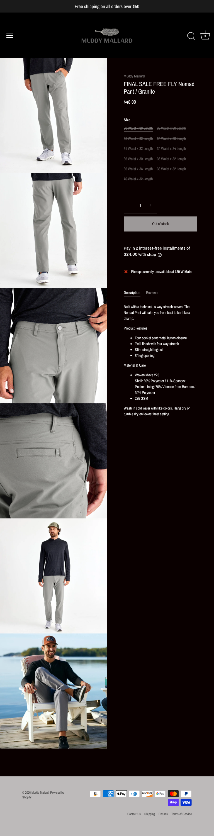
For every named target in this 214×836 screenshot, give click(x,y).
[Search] (191, 36)
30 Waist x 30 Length (138, 128)
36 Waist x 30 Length (138, 159)
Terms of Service (181, 814)
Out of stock (160, 223)
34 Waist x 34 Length (171, 148)
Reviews (152, 292)
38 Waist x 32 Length (171, 169)
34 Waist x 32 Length (138, 148)
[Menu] (10, 35)
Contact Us (134, 814)
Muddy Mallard (134, 76)
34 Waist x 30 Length (171, 138)
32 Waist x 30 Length (171, 128)
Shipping (149, 814)
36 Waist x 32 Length (171, 159)
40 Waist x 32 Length (138, 179)
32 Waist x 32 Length (138, 138)
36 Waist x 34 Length (138, 169)
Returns (163, 814)
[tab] (135, 293)
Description (132, 292)
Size (127, 120)
